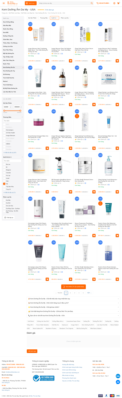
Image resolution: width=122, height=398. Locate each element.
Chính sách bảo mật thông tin (70, 372)
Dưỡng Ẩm (87, 321)
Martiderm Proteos (51, 328)
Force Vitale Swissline (42, 325)
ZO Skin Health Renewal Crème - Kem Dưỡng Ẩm (84, 180)
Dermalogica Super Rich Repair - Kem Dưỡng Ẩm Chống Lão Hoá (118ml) (37, 268)
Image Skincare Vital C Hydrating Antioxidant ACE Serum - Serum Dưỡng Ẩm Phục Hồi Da (61, 94)
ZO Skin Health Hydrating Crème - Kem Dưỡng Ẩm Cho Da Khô (84, 267)
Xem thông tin (6, 382)
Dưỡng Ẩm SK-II (97, 321)
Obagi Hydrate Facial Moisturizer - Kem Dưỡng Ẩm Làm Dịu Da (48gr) (85, 136)
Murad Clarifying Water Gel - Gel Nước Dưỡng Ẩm (107, 136)
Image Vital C (75, 325)
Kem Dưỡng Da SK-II (88, 325)
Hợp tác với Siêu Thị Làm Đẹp (70, 381)
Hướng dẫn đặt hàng (68, 364)
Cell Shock (31, 321)
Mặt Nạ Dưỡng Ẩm (82, 328)
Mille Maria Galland (95, 328)
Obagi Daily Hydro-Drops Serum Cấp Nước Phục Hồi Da (84, 49)
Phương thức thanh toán (69, 378)
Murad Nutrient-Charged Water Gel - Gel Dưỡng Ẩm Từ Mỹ (38, 136)
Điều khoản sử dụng (68, 375)
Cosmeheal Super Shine (73, 321)
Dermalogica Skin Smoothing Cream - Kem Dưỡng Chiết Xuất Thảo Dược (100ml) (62, 225)
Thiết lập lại (10, 217)
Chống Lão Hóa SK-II (43, 321)
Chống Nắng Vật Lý (57, 321)
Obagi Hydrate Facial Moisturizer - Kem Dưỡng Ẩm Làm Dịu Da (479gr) (108, 181)
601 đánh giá (50, 10)
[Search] (92, 3)
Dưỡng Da (108, 321)
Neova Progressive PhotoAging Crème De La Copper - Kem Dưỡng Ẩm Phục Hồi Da (85, 225)
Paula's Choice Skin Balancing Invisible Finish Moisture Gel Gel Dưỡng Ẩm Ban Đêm (107, 225)
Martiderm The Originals (67, 328)
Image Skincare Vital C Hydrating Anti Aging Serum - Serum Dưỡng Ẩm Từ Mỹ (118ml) (84, 94)
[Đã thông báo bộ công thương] (43, 378)
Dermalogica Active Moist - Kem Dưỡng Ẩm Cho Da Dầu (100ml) (37, 93)
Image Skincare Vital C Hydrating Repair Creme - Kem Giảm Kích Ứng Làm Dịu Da (37, 181)
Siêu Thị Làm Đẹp (35, 396)
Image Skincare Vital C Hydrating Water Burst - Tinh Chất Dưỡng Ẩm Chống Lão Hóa (38, 50)
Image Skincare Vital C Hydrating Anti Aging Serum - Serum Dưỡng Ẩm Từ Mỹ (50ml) (107, 50)
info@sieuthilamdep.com (13, 372)
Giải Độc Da (55, 325)
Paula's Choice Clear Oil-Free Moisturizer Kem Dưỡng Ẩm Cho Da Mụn (62, 268)
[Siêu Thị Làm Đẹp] (13, 3)
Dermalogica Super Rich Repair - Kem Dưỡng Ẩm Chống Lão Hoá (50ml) (37, 225)
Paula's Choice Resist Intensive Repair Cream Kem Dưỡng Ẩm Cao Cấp (108, 268)
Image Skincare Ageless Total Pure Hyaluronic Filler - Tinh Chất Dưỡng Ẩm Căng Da (62, 137)
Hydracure (65, 325)
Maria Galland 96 (38, 328)
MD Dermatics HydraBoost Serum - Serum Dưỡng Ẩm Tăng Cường (61, 180)
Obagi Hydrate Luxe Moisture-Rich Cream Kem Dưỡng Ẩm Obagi (108, 93)
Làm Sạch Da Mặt (102, 325)
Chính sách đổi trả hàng (69, 370)
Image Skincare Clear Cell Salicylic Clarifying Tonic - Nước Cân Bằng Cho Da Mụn (61, 50)
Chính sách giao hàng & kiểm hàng (72, 367)
